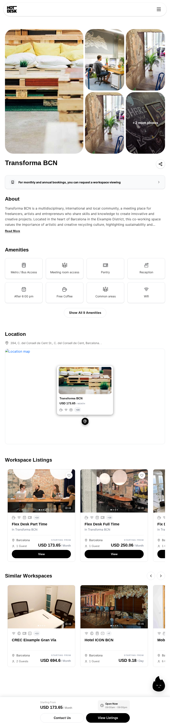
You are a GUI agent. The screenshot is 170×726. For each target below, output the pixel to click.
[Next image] (70, 491)
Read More (12, 231)
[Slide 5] (88, 389)
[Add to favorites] (69, 475)
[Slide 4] (84, 389)
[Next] (161, 576)
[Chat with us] (159, 684)
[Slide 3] (80, 389)
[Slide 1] (73, 389)
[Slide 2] (77, 389)
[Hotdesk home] (12, 9)
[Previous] (151, 576)
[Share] (160, 164)
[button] (63, 381)
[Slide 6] (92, 389)
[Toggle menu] (159, 9)
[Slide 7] (96, 389)
